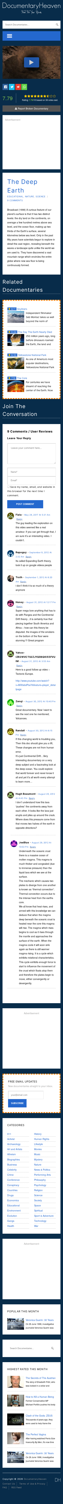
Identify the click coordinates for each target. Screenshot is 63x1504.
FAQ (5, 1487)
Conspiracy (13, 1185)
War (36, 1226)
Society (38, 1200)
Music (37, 1154)
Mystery (38, 1159)
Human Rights (41, 1139)
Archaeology (13, 1144)
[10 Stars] (54, 96)
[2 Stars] (28, 96)
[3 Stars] (32, 96)
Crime (10, 1174)
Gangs (10, 1220)
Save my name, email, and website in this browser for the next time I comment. (31, 491)
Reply (19, 519)
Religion (38, 1190)
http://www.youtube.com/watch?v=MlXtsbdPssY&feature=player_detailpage (36, 685)
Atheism (11, 1154)
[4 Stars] (35, 96)
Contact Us (9, 1483)
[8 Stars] (48, 96)
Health (10, 1226)
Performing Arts (42, 1174)
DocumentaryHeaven (35, 1479)
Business (12, 1164)
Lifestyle (38, 1144)
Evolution (12, 1215)
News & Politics (42, 1169)
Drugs (10, 1195)
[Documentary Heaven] (31, 12)
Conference (13, 1179)
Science (40, 196)
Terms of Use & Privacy (32, 1483)
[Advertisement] (31, 145)
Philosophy (40, 1179)
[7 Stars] (44, 96)
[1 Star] (25, 96)
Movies (38, 1149)
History (37, 1134)
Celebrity (12, 1169)
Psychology (40, 1185)
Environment (14, 1210)
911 (9, 1134)
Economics (13, 1200)
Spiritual (38, 1210)
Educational (15, 196)
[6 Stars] (41, 96)
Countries (12, 1190)
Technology (40, 1220)
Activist (11, 1139)
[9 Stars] (51, 96)
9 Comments (15, 200)
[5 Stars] (38, 96)
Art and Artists (14, 1149)
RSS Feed (16, 1487)
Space (37, 1205)
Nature (29, 196)
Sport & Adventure (44, 1215)
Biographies (13, 1159)
